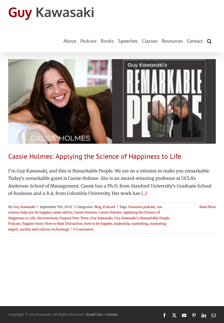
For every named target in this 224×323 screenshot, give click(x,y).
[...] (144, 193)
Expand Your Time (74, 218)
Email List (94, 314)
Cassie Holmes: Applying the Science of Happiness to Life (94, 156)
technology (60, 229)
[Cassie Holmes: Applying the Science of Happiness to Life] (112, 101)
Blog (97, 207)
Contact (111, 314)
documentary (47, 218)
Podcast (109, 207)
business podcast (141, 207)
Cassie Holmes (85, 212)
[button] (209, 40)
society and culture (35, 229)
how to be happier (98, 223)
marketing (139, 223)
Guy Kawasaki (24, 207)
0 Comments (83, 229)
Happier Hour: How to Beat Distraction (52, 223)
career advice (62, 212)
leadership (122, 223)
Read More (207, 207)
